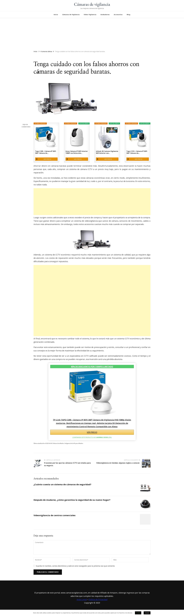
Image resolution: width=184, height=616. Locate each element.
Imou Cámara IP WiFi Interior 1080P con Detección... (77, 152)
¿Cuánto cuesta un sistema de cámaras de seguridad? (62, 484)
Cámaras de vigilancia (92, 4)
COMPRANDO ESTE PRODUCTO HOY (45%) (92, 437)
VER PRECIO (47, 159)
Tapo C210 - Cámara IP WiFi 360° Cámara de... (136, 152)
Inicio (56, 14)
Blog (128, 14)
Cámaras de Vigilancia (71, 14)
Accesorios (118, 14)
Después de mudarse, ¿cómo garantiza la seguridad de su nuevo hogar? (72, 499)
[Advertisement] (92, 33)
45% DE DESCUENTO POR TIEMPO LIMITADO (92, 366)
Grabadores (105, 14)
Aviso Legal (82, 599)
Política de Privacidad (98, 599)
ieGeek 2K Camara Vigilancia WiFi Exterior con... (107, 152)
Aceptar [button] (147, 613)
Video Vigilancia (90, 14)
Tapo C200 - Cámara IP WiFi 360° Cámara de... (45, 152)
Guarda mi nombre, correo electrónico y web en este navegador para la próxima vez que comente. (75, 566)
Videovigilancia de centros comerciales (54, 515)
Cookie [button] (138, 613)
